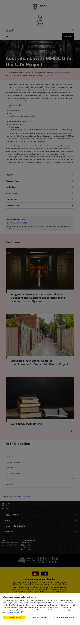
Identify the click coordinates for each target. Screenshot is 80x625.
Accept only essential (40, 618)
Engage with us (12, 515)
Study (7, 520)
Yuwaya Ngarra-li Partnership (41, 75)
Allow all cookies (14, 618)
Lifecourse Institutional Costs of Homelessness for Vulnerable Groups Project (39, 362)
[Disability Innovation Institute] (40, 20)
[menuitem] (40, 451)
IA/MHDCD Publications (26, 423)
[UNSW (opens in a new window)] (40, 6)
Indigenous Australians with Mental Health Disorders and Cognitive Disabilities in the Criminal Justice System (37, 298)
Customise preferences (65, 618)
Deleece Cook (12, 497)
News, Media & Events (15, 526)
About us (9, 531)
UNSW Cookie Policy (13, 612)
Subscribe (68, 36)
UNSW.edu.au (5, 508)
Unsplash (24, 497)
